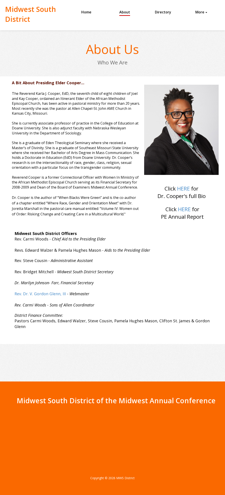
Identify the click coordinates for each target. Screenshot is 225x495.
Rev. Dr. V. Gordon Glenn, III (41, 293)
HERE (184, 188)
